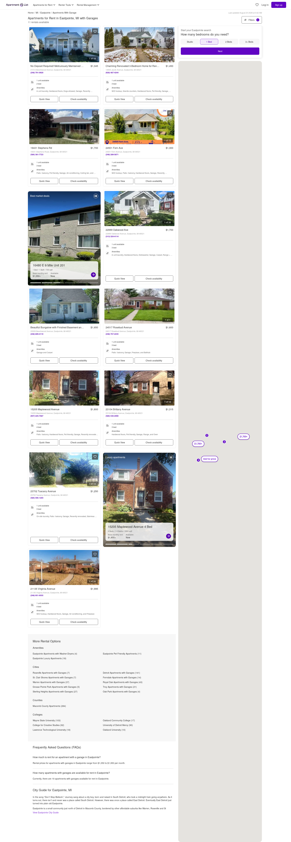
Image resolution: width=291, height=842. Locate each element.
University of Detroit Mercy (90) (118, 725)
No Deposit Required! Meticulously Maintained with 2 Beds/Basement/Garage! (72, 66)
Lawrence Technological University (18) (51, 729)
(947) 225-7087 (36, 415)
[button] (198, 460)
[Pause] (96, 197)
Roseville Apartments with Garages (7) (51, 672)
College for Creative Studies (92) (48, 725)
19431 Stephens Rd (41, 148)
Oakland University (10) (114, 729)
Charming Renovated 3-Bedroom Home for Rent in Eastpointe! (139, 66)
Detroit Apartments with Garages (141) (121, 672)
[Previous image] (31, 44)
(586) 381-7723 (36, 154)
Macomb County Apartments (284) (49, 705)
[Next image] (96, 44)
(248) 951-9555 (36, 595)
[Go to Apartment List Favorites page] (257, 5)
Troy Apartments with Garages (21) (120, 686)
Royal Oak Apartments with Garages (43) (122, 682)
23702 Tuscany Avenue (43, 491)
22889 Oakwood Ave (117, 230)
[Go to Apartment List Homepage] (17, 5)
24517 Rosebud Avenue (119, 327)
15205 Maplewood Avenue (44, 409)
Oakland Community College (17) (119, 720)
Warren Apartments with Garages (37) (51, 682)
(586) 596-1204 (36, 497)
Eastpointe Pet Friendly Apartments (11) (122, 653)
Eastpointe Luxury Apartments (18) (49, 658)
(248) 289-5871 (112, 154)
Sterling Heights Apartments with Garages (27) (55, 691)
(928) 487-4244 (112, 72)
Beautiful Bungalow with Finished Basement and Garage (60, 327)
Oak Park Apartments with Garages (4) (121, 691)
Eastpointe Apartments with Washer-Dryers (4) (55, 653)
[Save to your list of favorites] (95, 31)
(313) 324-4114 (112, 236)
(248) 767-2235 (112, 334)
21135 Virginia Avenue (42, 588)
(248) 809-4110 (36, 334)
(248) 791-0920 (36, 72)
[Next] (93, 274)
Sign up (278, 4)
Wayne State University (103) (47, 720)
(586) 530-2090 (112, 415)
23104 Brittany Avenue (118, 409)
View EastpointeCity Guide (46, 812)
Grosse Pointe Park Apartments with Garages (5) (56, 686)
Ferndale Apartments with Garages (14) (122, 677)
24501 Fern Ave (114, 148)
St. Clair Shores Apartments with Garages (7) (54, 677)
